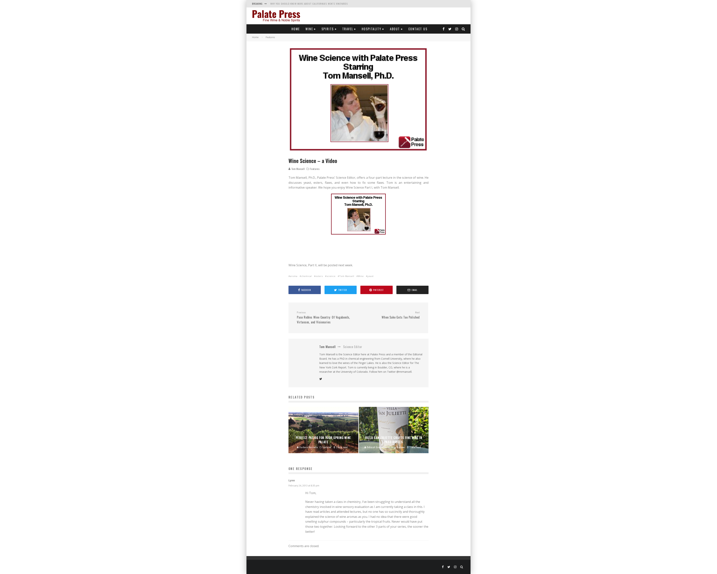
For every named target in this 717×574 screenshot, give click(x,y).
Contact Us (417, 29)
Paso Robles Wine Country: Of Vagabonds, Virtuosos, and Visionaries (323, 317)
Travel (347, 29)
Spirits (328, 29)
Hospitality (371, 29)
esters (319, 276)
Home (295, 29)
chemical (306, 276)
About (395, 29)
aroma (293, 276)
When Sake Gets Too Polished (401, 315)
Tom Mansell (298, 169)
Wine (309, 29)
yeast (370, 276)
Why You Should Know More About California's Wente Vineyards (309, 3)
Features (315, 168)
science (331, 276)
